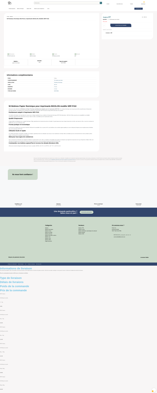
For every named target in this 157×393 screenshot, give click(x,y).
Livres (48, 8)
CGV (25, 264)
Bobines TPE (29, 8)
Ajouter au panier (120, 25)
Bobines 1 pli (47, 236)
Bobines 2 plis (48, 238)
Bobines (11, 16)
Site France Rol (38, 264)
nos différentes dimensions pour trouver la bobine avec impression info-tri (63, 159)
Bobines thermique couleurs (50, 235)
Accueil (8, 16)
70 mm (55, 86)
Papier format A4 (48, 241)
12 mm (55, 88)
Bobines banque (81, 232)
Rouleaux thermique (58, 82)
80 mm (55, 84)
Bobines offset (48, 239)
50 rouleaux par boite (58, 80)
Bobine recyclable (48, 232)
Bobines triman (48, 230)
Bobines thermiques (49, 229)
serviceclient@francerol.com (119, 236)
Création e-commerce (31, 264)
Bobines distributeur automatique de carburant (87, 230)
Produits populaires (12, 8)
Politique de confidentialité (12, 264)
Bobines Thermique (20, 8)
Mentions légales (21, 264)
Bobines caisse (81, 229)
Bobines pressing (48, 233)
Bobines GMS (81, 233)
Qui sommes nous (120, 3)
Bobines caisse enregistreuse (39, 8)
